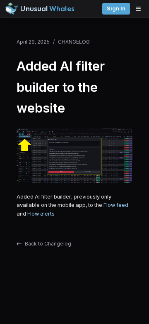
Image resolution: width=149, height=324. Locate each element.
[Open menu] (140, 8)
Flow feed (115, 205)
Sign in (116, 8)
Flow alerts (41, 214)
